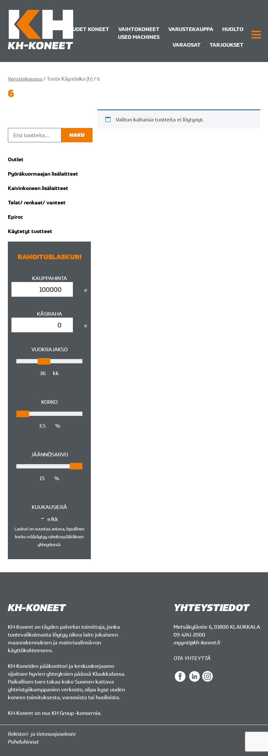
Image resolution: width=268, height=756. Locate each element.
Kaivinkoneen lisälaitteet (38, 188)
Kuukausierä (49, 507)
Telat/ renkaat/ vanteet (37, 202)
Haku (77, 135)
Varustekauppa (190, 29)
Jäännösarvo (49, 454)
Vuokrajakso (49, 349)
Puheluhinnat (23, 741)
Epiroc (15, 216)
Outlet (16, 159)
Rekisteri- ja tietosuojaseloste (42, 734)
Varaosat (187, 44)
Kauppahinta (49, 278)
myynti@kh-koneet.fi (197, 642)
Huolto (232, 29)
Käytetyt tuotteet (30, 231)
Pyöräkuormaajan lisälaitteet (43, 173)
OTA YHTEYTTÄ (192, 658)
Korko (49, 402)
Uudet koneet (89, 29)
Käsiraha (49, 313)
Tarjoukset (226, 44)
